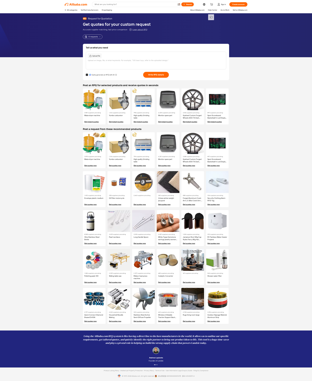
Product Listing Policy (111, 370)
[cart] (212, 5)
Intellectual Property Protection (131, 370)
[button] (178, 4)
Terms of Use (160, 370)
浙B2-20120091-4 (188, 376)
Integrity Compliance (200, 370)
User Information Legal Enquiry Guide (179, 370)
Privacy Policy (149, 370)
